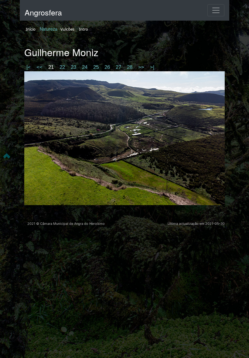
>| (152, 67)
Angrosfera (43, 12)
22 (63, 67)
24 (85, 67)
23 (74, 67)
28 (130, 67)
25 (96, 67)
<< (40, 67)
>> (142, 67)
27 (119, 67)
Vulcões (67, 29)
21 (51, 67)
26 (107, 67)
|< (29, 67)
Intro (83, 29)
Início (31, 29)
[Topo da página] (6, 155)
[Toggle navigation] (215, 10)
